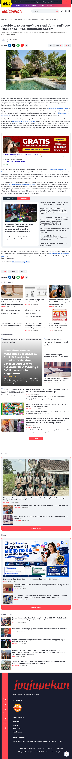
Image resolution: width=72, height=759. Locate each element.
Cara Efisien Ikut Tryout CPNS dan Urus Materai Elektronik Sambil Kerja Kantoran (56, 380)
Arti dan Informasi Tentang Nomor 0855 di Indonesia (11, 324)
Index (36, 438)
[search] (57, 11)
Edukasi (6, 376)
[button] (57, 52)
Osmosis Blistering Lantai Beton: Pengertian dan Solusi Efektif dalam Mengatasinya (12, 302)
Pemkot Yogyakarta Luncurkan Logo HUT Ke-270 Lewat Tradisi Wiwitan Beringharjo (47, 390)
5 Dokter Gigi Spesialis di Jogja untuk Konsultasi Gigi (53, 244)
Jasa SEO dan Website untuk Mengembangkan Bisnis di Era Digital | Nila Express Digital (41, 586)
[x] (13, 45)
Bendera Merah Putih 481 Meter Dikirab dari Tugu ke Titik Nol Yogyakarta (54, 204)
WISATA (9, 19)
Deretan (15, 725)
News (13, 631)
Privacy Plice (50, 5)
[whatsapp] (18, 45)
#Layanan (13, 271)
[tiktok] (5, 719)
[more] (26, 45)
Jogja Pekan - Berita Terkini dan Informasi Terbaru (41, 752)
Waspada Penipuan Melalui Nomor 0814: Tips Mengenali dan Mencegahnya (59, 302)
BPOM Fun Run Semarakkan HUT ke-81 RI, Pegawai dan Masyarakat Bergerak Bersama (54, 230)
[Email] (22, 45)
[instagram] (5, 709)
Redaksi (34, 5)
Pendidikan (47, 359)
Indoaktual (16, 721)
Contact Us (26, 5)
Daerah (28, 394)
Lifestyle (29, 427)
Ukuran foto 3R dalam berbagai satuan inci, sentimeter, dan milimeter (35, 325)
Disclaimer (41, 5)
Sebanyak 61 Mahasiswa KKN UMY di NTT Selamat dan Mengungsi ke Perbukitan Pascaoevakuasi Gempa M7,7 (19, 228)
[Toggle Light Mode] (62, 11)
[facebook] (9, 45)
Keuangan (51, 306)
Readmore (35, 528)
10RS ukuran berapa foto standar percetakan (34, 301)
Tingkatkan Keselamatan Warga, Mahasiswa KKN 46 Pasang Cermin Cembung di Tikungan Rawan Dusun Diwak (53, 211)
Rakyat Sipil (17, 728)
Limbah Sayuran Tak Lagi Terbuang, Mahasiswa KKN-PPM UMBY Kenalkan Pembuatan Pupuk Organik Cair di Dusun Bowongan (40, 619)
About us (23, 748)
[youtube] (5, 723)
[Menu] (65, 11)
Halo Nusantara (18, 732)
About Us (17, 5)
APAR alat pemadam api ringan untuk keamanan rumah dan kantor (58, 325)
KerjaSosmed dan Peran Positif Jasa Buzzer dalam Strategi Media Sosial (31, 579)
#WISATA (23, 271)
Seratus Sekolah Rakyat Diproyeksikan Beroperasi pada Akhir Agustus (56, 356)
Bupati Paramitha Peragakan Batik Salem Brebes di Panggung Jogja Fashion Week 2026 (38, 641)
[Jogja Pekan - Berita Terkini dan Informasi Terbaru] (11, 11)
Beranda (3, 19)
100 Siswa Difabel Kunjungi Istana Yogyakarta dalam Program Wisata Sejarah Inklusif (53, 238)
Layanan (3, 306)
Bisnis (5, 581)
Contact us (32, 748)
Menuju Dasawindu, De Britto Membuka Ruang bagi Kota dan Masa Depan (46, 405)
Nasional (23, 199)
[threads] (5, 714)
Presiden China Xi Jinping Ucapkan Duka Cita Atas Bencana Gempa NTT (39, 629)
